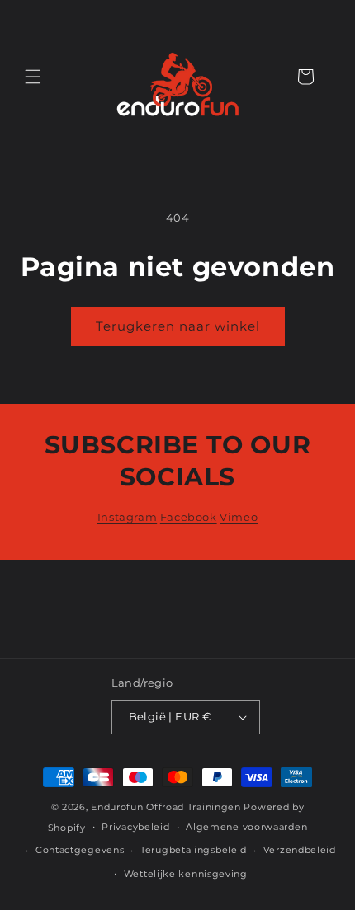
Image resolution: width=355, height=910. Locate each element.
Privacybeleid (135, 827)
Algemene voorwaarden (246, 827)
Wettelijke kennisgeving (186, 874)
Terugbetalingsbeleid (193, 850)
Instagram (127, 516)
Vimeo (239, 516)
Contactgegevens (80, 850)
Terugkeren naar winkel (178, 326)
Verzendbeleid (299, 850)
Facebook (188, 516)
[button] (33, 77)
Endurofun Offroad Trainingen (166, 807)
